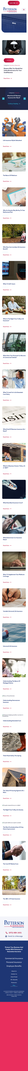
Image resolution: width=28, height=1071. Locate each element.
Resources (17, 65)
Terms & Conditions (18, 992)
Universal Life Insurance (10, 646)
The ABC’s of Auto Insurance (11, 899)
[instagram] (9, 988)
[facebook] (4, 988)
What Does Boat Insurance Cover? (13, 503)
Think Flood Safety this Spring (12, 755)
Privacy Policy (9, 992)
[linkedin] (12, 988)
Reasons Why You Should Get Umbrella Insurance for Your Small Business (13, 70)
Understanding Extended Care (12, 720)
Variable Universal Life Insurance (12, 611)
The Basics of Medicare (10, 175)
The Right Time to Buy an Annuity (13, 810)
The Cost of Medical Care (10, 864)
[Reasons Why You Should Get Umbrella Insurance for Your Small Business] (14, 41)
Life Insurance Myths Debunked (12, 140)
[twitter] (7, 988)
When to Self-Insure (9, 284)
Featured (17, 92)
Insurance (12, 65)
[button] (3, 98)
